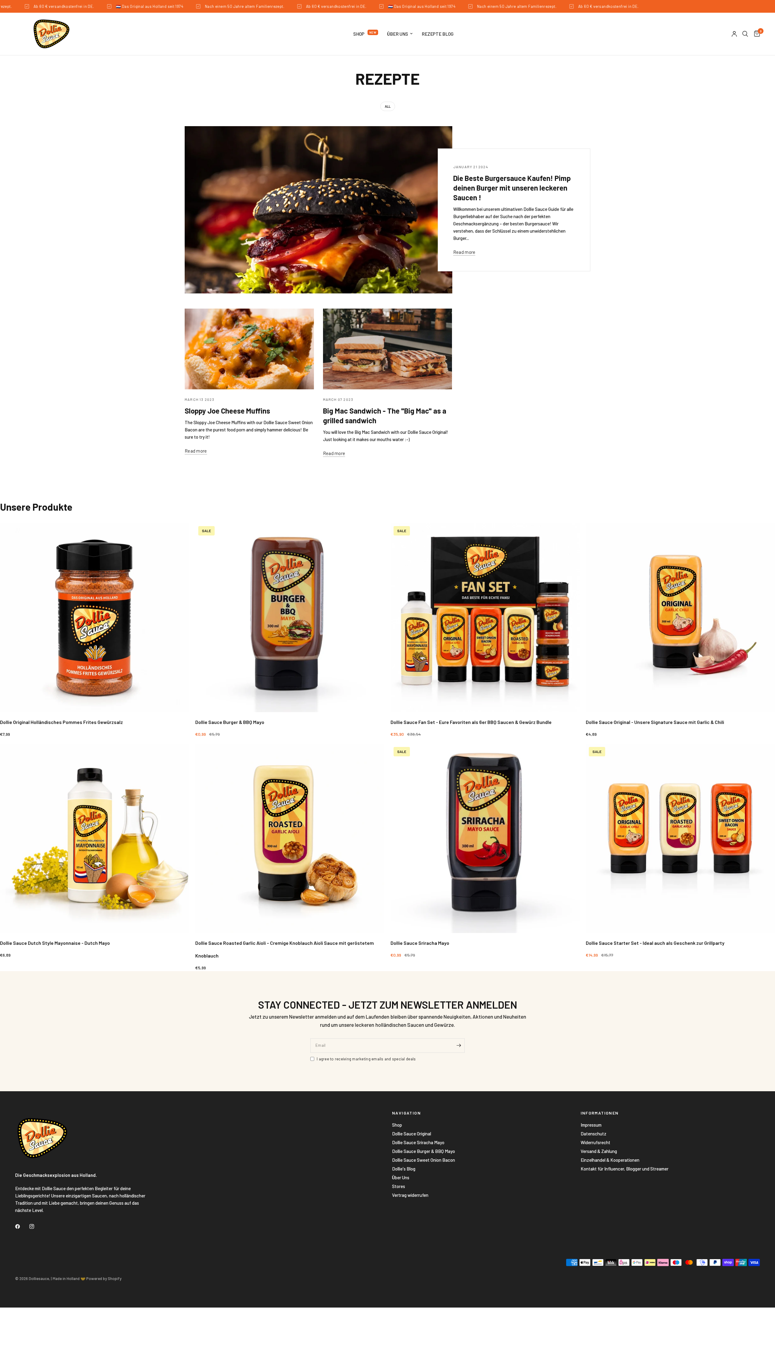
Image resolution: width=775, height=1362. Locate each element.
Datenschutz (593, 1133)
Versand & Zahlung (599, 1151)
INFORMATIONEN (600, 1113)
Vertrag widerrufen (410, 1195)
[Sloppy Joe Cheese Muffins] (249, 349)
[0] (755, 34)
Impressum (591, 1125)
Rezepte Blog (437, 34)
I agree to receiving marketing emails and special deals (366, 1058)
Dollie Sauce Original (411, 1133)
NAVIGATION (406, 1113)
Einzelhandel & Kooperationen (610, 1160)
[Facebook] (21, 1226)
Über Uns (397, 34)
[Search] (745, 34)
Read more (464, 252)
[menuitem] (366, 34)
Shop (358, 34)
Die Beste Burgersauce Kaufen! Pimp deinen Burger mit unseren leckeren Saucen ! (512, 188)
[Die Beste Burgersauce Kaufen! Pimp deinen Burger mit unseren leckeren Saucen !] (318, 209)
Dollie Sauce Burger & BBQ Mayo (423, 1151)
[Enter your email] (459, 1045)
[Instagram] (36, 1226)
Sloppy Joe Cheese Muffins (227, 410)
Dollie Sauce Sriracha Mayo (418, 1142)
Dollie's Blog (403, 1168)
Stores (398, 1186)
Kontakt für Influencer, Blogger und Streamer (624, 1168)
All (388, 106)
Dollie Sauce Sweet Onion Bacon (423, 1160)
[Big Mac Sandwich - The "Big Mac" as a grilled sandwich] (387, 349)
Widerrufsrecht (595, 1142)
